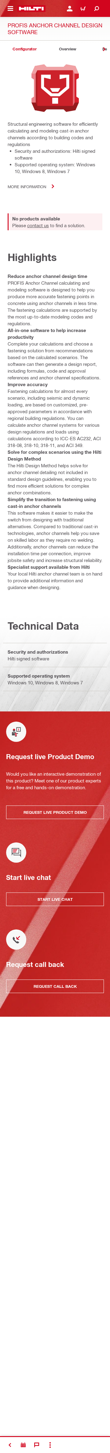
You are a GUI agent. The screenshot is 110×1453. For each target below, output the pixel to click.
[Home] (31, 8)
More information (27, 186)
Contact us (38, 225)
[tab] (24, 49)
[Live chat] (36, 1445)
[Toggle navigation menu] (10, 8)
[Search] (96, 8)
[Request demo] (23, 1445)
